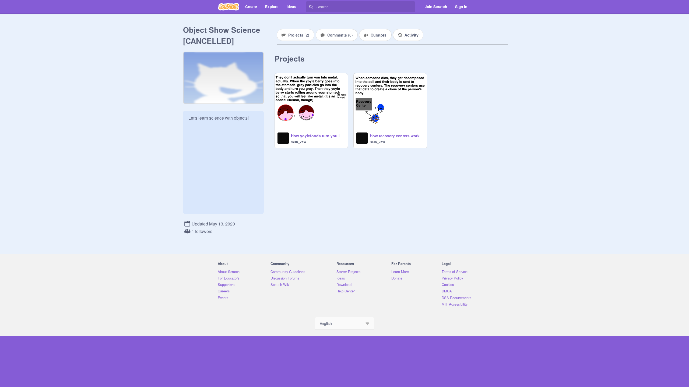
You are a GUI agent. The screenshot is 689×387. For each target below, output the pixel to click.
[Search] (311, 6)
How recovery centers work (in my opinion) (396, 135)
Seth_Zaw (298, 141)
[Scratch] (229, 6)
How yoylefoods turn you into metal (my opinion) (317, 135)
